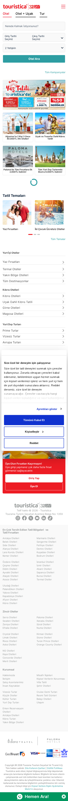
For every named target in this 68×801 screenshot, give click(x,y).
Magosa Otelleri (13, 313)
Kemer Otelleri (10, 555)
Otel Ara (34, 59)
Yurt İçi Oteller (11, 252)
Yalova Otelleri (10, 592)
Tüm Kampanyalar (55, 72)
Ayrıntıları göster (47, 408)
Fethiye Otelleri (45, 545)
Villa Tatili (42, 682)
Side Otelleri (9, 545)
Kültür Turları (9, 698)
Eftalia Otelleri (10, 627)
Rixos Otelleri (10, 641)
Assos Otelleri (10, 579)
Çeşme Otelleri (11, 565)
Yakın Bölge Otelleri (15, 275)
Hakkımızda (9, 675)
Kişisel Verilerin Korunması (51, 678)
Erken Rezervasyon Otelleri (13, 710)
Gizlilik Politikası (54, 768)
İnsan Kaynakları (11, 685)
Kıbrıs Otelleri (11, 289)
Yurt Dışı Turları (12, 324)
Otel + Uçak (24, 13)
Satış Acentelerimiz (13, 682)
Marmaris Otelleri (46, 538)
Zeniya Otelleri (10, 624)
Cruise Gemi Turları (47, 691)
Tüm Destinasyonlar (16, 281)
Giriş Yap (34, 478)
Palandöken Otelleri (13, 589)
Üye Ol (34, 486)
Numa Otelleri (44, 627)
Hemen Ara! (37, 796)
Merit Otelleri (10, 661)
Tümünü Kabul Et (34, 420)
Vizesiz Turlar (11, 336)
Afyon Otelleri (10, 599)
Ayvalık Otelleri (10, 572)
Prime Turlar (10, 330)
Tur (42, 13)
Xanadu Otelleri (45, 620)
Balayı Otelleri (44, 698)
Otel (6, 13)
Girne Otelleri (11, 307)
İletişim (6, 678)
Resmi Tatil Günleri (47, 695)
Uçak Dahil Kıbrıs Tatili (17, 302)
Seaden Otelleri (11, 620)
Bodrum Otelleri (45, 555)
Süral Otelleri (44, 624)
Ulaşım (40, 702)
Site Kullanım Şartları (35, 768)
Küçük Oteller (10, 695)
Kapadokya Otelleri (13, 596)
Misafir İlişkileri (44, 675)
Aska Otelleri (9, 644)
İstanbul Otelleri (45, 561)
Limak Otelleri (10, 637)
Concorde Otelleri (12, 657)
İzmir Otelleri (43, 565)
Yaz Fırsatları (11, 261)
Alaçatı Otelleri (10, 576)
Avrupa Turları (12, 342)
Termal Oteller (12, 269)
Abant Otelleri (44, 569)
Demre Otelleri (44, 548)
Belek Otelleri (10, 541)
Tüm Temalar (58, 239)
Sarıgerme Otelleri (46, 541)
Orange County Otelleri (49, 644)
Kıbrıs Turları (9, 718)
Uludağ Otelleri (11, 585)
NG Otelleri (9, 650)
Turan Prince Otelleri (48, 641)
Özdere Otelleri (11, 561)
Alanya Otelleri (10, 548)
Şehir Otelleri (44, 685)
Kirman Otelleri (44, 634)
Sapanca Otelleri (45, 572)
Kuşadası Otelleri (46, 552)
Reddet (34, 443)
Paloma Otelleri (45, 617)
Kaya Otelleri (9, 654)
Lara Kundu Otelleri (13, 552)
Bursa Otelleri (44, 576)
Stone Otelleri (44, 637)
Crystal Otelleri (11, 634)
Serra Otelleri (10, 617)
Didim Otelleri (10, 569)
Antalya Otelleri (11, 538)
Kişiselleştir (32, 431)
